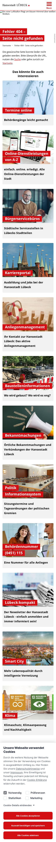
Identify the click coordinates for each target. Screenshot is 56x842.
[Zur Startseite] (16, 5)
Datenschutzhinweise (28, 768)
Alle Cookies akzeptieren (28, 815)
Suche (17, 59)
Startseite (6, 45)
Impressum (16, 772)
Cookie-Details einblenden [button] (17, 805)
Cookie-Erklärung (37, 779)
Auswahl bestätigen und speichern (28, 825)
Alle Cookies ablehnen (28, 835)
